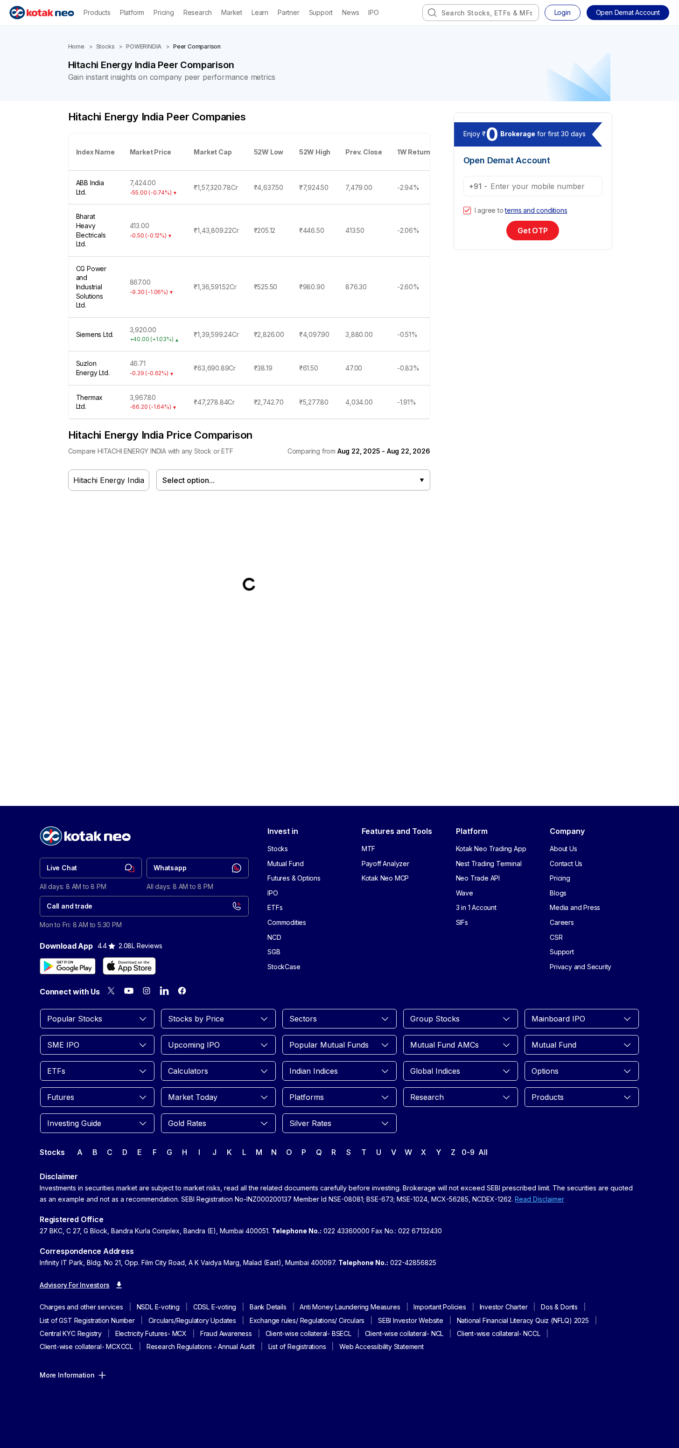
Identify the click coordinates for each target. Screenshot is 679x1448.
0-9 (468, 1152)
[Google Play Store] (68, 966)
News (350, 12)
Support (321, 12)
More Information (67, 1375)
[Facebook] (182, 990)
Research (197, 12)
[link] (91, 868)
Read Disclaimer (539, 1199)
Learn (260, 12)
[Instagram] (146, 990)
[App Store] (129, 966)
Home (76, 46)
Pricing (164, 12)
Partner (289, 12)
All (482, 1152)
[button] (628, 13)
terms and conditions (536, 210)
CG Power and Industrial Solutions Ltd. (91, 287)
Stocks (105, 46)
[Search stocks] (432, 12)
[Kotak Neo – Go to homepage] (41, 12)
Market (231, 12)
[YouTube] (128, 990)
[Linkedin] (164, 990)
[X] (111, 990)
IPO (373, 12)
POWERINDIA (143, 46)
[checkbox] (467, 210)
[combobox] (480, 12)
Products (97, 12)
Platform (132, 12)
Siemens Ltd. (95, 334)
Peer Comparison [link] (197, 46)
